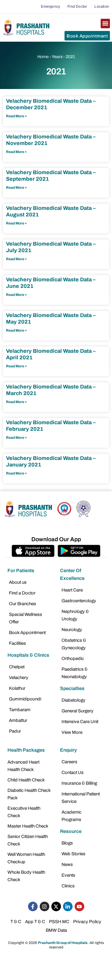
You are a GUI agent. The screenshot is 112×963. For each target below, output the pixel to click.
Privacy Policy (87, 921)
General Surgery (77, 710)
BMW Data (56, 930)
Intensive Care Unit (80, 721)
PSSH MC (59, 921)
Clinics (68, 886)
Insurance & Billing (79, 783)
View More (72, 732)
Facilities (17, 643)
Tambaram (19, 709)
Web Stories (73, 853)
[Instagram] (44, 906)
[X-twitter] (56, 906)
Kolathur (17, 688)
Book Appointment (27, 632)
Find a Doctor (22, 593)
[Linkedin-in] (68, 906)
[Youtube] (79, 906)
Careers (69, 761)
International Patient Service (81, 798)
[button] (105, 23)
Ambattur (18, 720)
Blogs (67, 843)
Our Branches (22, 603)
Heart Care (72, 590)
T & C (15, 921)
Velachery (18, 677)
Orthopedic (73, 658)
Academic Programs (72, 816)
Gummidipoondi (25, 699)
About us (18, 582)
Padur (15, 731)
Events (68, 875)
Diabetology (73, 700)
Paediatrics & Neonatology (75, 673)
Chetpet (16, 666)
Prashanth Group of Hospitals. (63, 943)
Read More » (16, 116)
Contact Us (73, 772)
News (67, 864)
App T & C (35, 921)
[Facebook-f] (33, 906)
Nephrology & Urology (75, 615)
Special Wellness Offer (25, 618)
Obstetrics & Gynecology (74, 644)
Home (43, 56)
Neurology (72, 629)
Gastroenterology (79, 600)
